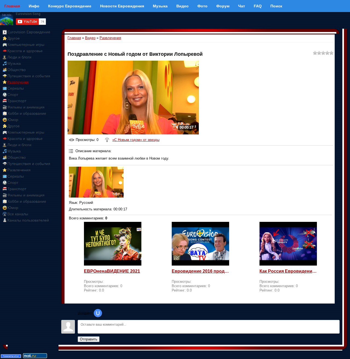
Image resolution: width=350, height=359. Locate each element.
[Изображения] (96, 182)
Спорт (12, 94)
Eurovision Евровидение (28, 32)
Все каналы (17, 214)
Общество (16, 69)
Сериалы (15, 88)
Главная (74, 38)
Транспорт (16, 101)
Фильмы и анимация (26, 107)
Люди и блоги (19, 57)
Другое (13, 38)
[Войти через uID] (98, 313)
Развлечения (18, 82)
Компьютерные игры (25, 44)
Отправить (88, 339)
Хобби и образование (26, 113)
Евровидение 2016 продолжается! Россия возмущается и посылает (200, 271)
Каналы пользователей (28, 220)
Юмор (12, 119)
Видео (90, 38)
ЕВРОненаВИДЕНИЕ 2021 (112, 271)
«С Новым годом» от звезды (135, 140)
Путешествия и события (28, 76)
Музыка (14, 63)
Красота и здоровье (25, 51)
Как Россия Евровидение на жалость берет (288, 271)
